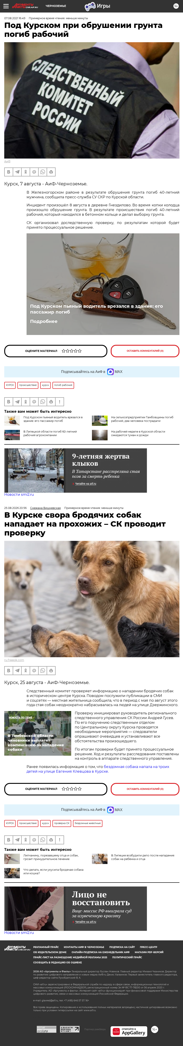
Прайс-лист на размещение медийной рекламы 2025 (70, 957)
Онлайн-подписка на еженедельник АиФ (101, 952)
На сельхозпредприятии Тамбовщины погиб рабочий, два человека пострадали (142, 419)
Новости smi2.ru (19, 494)
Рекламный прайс (46, 947)
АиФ (7, 161)
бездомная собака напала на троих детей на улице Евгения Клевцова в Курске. (98, 769)
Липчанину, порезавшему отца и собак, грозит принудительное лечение (51, 857)
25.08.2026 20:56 (15, 508)
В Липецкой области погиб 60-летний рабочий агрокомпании (50, 433)
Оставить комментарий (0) (145, 350)
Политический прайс (127, 957)
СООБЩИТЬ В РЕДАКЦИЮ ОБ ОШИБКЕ (57, 962)
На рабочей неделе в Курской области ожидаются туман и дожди (138, 433)
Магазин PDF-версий (149, 952)
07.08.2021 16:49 (14, 18)
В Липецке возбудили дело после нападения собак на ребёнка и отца (142, 857)
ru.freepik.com (14, 660)
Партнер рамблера (95, 1029)
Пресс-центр (148, 947)
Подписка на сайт (122, 947)
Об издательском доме (50, 952)
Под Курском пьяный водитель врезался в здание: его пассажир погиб (96, 309)
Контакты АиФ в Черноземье (84, 947)
